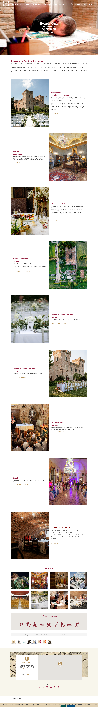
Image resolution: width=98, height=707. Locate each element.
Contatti (61, 4)
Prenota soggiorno (80, 4)
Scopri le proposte (20, 378)
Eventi (40, 4)
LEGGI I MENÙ (55, 221)
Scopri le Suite (19, 162)
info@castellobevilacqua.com (28, 668)
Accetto (64, 706)
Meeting (35, 4)
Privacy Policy (27, 670)
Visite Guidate (47, 4)
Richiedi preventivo (59, 323)
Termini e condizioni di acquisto (26, 672)
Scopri (53, 113)
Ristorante (28, 4)
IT (89, 4)
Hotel (21, 4)
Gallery (55, 4)
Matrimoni (15, 4)
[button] (7, 27)
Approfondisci (71, 706)
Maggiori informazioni (22, 272)
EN (93, 4)
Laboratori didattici (59, 432)
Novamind (29, 674)
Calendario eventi (20, 484)
